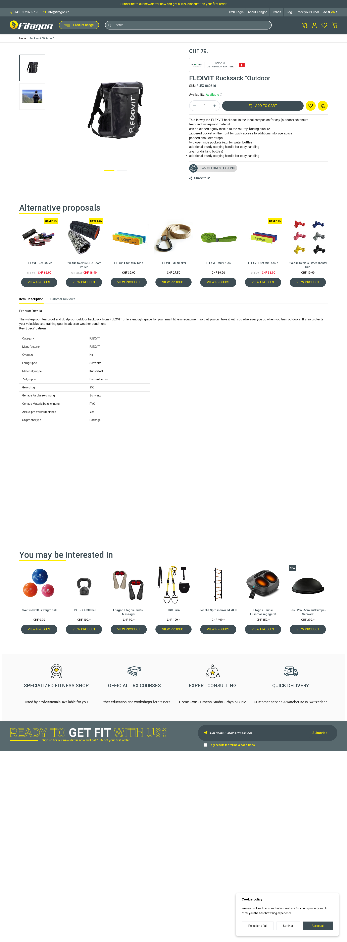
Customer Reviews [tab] (62, 299)
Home (23, 38)
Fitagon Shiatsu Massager (128, 612)
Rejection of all (257, 925)
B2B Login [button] (236, 12)
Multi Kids (218, 263)
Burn (173, 610)
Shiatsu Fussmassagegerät (263, 612)
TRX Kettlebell (84, 610)
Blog (289, 12)
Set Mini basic (263, 263)
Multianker (173, 263)
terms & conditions (242, 745)
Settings (288, 925)
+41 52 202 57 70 (26, 12)
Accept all (318, 925)
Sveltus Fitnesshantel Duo (308, 265)
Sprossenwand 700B (218, 610)
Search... (119, 25)
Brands (276, 12)
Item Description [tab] (31, 299)
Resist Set (39, 263)
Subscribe (319, 733)
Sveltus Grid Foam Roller (84, 265)
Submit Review (253, 523)
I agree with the (232, 745)
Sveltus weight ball (39, 610)
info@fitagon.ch (58, 12)
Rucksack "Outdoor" (42, 38)
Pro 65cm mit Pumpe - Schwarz (308, 612)
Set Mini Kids (128, 263)
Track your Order (307, 12)
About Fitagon (257, 12)
